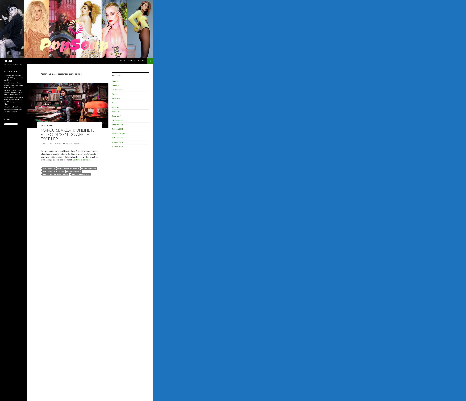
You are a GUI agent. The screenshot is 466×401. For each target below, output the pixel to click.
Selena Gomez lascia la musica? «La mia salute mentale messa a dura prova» (13, 109)
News (114, 103)
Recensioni (116, 116)
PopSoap (8, 60)
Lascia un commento (73, 143)
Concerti (115, 85)
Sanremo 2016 (117, 125)
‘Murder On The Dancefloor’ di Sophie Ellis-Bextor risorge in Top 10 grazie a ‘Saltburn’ (13, 92)
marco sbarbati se (74, 171)
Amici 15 (115, 81)
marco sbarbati (49, 168)
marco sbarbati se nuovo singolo (56, 174)
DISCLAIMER (142, 60)
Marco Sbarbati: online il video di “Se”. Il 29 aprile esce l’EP (67, 134)
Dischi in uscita (117, 90)
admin (59, 143)
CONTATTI (131, 60)
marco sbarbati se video (81, 174)
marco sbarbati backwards (68, 168)
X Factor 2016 (117, 146)
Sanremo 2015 (117, 120)
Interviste (116, 98)
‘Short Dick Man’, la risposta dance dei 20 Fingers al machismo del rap (13, 78)
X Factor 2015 (117, 142)
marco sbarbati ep (89, 168)
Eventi (114, 94)
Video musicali (47, 126)
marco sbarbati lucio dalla (53, 171)
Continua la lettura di (82, 160)
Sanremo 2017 (117, 129)
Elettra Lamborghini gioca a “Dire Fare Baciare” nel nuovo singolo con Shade (13, 85)
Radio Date (116, 111)
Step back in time (118, 133)
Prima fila (115, 107)
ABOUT (122, 60)
